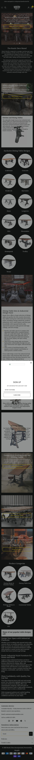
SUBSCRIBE (17, 395)
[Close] (31, 363)
